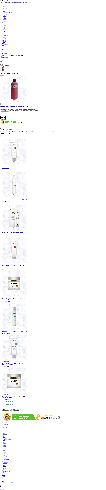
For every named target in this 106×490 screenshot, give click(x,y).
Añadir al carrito (2, 112)
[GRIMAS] (3, 118)
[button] (4, 114)
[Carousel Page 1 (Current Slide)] (0, 136)
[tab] (54, 125)
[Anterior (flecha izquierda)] (1, 245)
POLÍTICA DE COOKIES (5, 424)
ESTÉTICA (3, 55)
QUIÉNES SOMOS (4, 422)
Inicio (0, 55)
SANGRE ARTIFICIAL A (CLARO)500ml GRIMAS (15, 106)
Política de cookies (4, 427)
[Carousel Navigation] (53, 135)
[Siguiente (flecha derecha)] (104, 245)
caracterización (7, 55)
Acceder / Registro (4, 53)
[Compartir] (103, 1)
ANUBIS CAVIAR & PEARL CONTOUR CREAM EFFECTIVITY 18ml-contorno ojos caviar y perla (12, 233)
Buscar (12, 429)
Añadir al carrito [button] (8, 235)
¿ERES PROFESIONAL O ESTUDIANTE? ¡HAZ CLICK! (8, 1)
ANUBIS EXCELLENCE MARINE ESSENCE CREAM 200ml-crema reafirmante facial (13, 364)
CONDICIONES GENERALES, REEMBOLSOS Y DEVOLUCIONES (11, 423)
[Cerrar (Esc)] (105, 1)
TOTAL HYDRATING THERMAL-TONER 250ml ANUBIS (14, 331)
